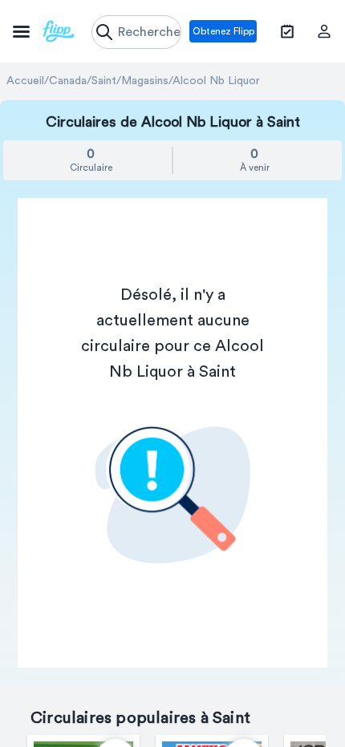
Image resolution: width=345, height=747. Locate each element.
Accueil (25, 81)
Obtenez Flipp (223, 31)
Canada (68, 81)
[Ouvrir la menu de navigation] (43, 31)
